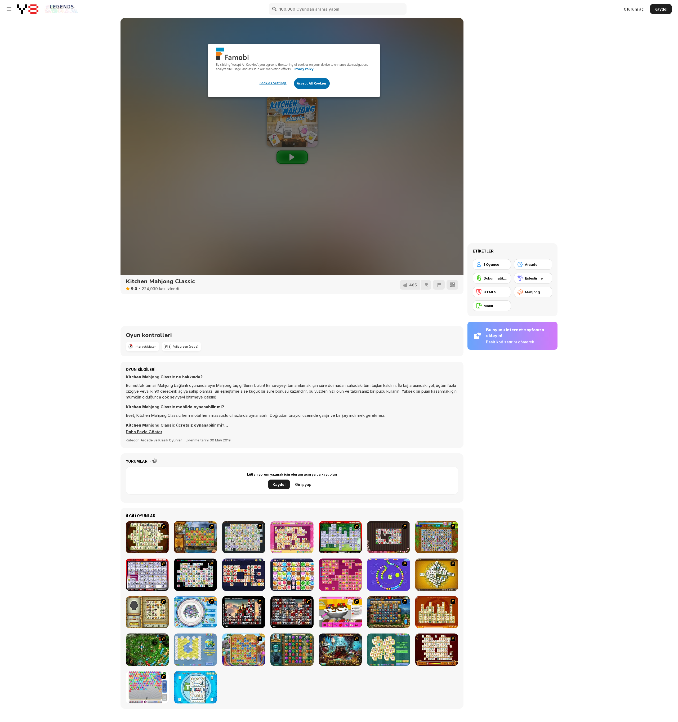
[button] (144, 432)
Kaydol (660, 9)
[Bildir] (439, 285)
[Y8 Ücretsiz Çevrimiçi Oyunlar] (28, 9)
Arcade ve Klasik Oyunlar (161, 440)
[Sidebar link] (9, 9)
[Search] (274, 9)
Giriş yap (303, 484)
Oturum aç (634, 9)
